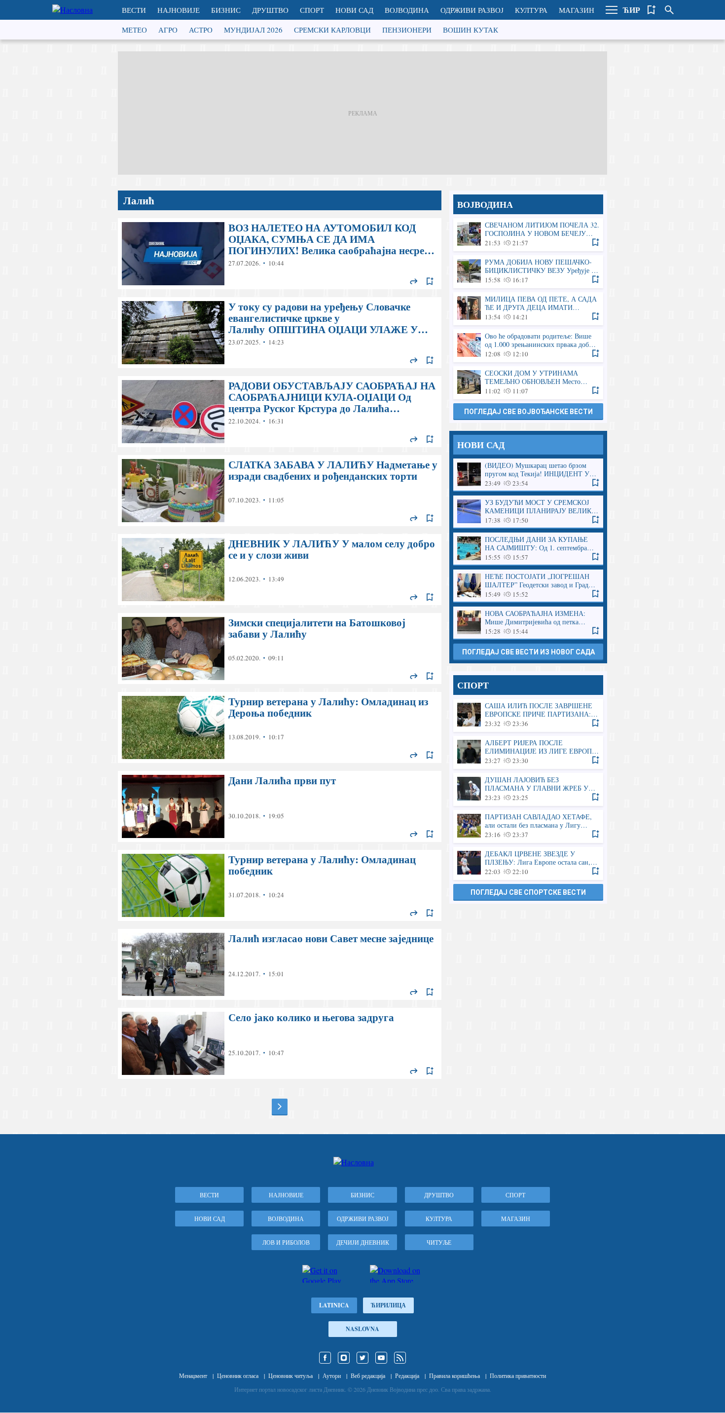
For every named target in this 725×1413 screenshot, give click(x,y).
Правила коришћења (454, 1375)
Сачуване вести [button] (651, 10)
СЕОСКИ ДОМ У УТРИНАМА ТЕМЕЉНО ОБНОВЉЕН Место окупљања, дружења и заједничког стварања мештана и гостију (528, 382)
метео (134, 30)
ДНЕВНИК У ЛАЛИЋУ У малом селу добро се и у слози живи (279, 569)
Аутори (332, 1375)
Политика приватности (518, 1375)
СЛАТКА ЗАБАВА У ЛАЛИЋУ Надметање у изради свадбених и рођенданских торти (279, 490)
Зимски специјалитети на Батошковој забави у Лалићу (279, 648)
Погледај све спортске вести (528, 892)
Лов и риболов (286, 1242)
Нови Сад (354, 10)
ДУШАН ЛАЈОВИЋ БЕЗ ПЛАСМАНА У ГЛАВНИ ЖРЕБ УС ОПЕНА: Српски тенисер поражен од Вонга (528, 789)
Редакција (407, 1375)
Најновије (178, 10)
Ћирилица (388, 1305)
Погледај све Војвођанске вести (528, 412)
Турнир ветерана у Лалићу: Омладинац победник (279, 885)
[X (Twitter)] (362, 1358)
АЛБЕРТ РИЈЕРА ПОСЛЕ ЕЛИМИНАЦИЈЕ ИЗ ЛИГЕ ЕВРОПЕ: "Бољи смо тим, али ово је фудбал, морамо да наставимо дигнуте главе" (528, 752)
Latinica (334, 1305)
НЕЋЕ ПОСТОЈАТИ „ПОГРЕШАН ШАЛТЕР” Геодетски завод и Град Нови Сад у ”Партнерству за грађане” (528, 586)
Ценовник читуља (290, 1375)
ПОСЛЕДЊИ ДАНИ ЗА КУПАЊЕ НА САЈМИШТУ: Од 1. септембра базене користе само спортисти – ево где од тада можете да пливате (528, 549)
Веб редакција (368, 1375)
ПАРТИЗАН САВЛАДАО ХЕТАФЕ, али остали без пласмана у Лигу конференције (528, 826)
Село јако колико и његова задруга (279, 1043)
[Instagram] (344, 1358)
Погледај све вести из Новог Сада (528, 652)
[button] (611, 10)
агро (168, 30)
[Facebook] (325, 1358)
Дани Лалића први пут (279, 806)
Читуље (439, 1242)
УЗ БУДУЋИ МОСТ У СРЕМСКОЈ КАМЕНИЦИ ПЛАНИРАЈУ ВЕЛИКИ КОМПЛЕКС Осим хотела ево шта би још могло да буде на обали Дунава (528, 512)
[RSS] (400, 1358)
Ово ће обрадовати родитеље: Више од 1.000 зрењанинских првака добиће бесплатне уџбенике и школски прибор (528, 345)
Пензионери (407, 30)
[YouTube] (381, 1358)
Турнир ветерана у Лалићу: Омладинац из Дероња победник (279, 727)
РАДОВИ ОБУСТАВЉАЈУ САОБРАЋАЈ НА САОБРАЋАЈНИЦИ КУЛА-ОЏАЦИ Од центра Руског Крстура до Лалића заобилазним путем (279, 411)
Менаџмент (193, 1375)
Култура (531, 10)
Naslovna (362, 1329)
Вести (134, 10)
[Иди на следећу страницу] (280, 1106)
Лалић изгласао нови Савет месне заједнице (279, 964)
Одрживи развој (472, 10)
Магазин (576, 10)
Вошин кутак (470, 30)
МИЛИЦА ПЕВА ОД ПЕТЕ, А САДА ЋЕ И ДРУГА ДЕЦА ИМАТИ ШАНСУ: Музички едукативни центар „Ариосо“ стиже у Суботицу (528, 308)
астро (201, 30)
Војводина (407, 10)
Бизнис (226, 10)
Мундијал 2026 (253, 30)
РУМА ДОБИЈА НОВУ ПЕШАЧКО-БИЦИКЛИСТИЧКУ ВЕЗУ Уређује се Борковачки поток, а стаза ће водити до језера (528, 271)
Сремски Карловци (332, 30)
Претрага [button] (669, 10)
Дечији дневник (362, 1242)
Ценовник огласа (237, 1375)
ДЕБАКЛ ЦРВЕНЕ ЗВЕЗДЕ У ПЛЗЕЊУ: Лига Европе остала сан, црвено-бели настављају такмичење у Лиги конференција (528, 863)
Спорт (312, 10)
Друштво (270, 10)
